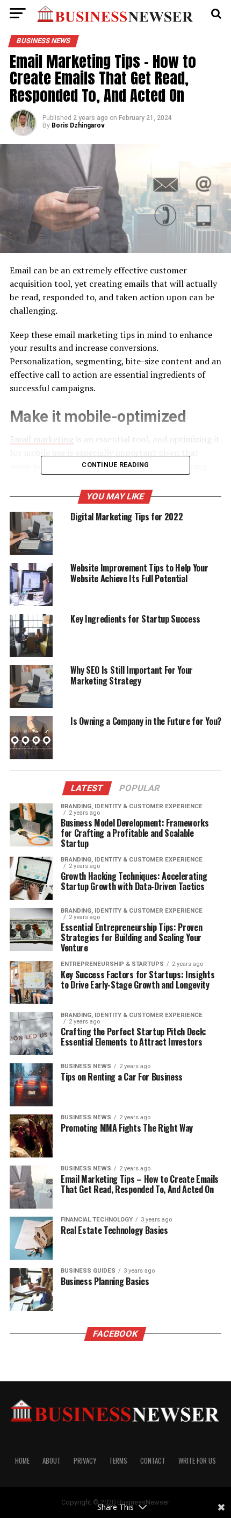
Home (22, 1461)
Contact (152, 1461)
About (51, 1461)
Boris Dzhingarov (78, 125)
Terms (118, 1461)
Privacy (85, 1461)
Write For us (197, 1461)
